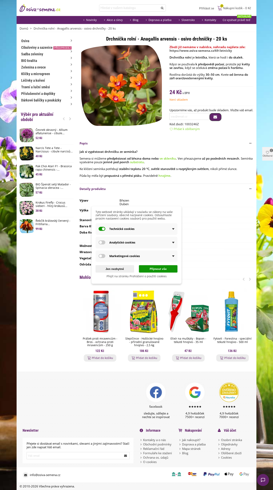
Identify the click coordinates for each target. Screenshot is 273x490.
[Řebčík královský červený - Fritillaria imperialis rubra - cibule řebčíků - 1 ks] (27, 226)
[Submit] (125, 455)
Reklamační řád (153, 449)
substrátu (137, 162)
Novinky (91, 20)
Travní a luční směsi (35, 87)
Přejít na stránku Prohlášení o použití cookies (137, 276)
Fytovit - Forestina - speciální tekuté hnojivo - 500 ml (232, 340)
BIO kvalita (29, 61)
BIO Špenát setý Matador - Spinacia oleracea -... (53, 186)
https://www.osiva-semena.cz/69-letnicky (200, 51)
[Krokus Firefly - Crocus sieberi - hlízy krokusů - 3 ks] (27, 208)
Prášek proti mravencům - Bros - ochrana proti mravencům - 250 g (100, 342)
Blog (135, 20)
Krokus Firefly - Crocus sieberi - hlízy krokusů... (51, 204)
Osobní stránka (231, 440)
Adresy (225, 449)
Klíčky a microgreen (35, 74)
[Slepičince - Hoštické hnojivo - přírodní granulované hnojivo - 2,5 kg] (144, 311)
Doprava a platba (159, 20)
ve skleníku (167, 158)
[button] (64, 119)
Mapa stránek (191, 449)
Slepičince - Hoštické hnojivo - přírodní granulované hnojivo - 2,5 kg (144, 342)
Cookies (226, 457)
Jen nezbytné (115, 268)
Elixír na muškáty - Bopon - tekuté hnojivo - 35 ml (188, 340)
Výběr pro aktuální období (37, 117)
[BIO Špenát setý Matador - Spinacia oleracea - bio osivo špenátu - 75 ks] (27, 190)
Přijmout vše (158, 268)
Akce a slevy (115, 20)
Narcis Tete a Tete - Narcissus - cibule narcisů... (54, 149)
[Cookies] (219, 457)
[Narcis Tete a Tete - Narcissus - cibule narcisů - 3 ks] (27, 153)
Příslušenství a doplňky (38, 93)
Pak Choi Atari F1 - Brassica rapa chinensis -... (54, 168)
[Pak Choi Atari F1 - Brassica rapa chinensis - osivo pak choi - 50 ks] (27, 172)
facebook (155, 406)
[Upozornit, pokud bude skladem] (215, 117)
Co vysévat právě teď (237, 19)
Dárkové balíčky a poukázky (41, 100)
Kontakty (210, 20)
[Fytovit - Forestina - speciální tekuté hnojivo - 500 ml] (232, 311)
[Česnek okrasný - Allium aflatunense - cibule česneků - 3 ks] (27, 135)
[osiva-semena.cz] (44, 8)
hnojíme (164, 176)
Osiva (25, 41)
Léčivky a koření (33, 80)
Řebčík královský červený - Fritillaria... (53, 222)
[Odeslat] (162, 8)
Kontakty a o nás (154, 440)
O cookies (150, 462)
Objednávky (229, 444)
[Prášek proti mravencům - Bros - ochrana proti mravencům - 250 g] (100, 311)
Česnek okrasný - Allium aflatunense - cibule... (52, 131)
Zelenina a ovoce (33, 67)
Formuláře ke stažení (157, 453)
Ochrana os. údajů (155, 457)
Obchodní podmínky (157, 444)
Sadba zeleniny (32, 54)
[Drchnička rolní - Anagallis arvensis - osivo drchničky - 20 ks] (121, 85)
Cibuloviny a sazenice (46, 47)
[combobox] (129, 8)
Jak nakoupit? (191, 440)
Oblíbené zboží (231, 453)
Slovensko (188, 20)
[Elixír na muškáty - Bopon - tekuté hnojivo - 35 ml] (188, 311)
